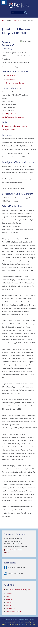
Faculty (11, 590)
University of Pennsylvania (14, 611)
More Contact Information (14, 550)
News (7, 596)
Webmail (8, 602)
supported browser (13, 622)
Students (17, 590)
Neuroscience (10, 79)
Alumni (23, 590)
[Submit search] (25, 12)
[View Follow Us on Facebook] (6, 568)
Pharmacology (10, 75)
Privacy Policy (14, 624)
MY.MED (8, 605)
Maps (8, 552)
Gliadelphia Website (8, 130)
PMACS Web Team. (31, 624)
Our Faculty (16, 20)
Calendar (8, 593)
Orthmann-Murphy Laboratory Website (14, 126)
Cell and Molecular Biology (15, 83)
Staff (28, 590)
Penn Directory (10, 608)
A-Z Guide (9, 599)
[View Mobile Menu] (3, 3)
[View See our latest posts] (6, 573)
